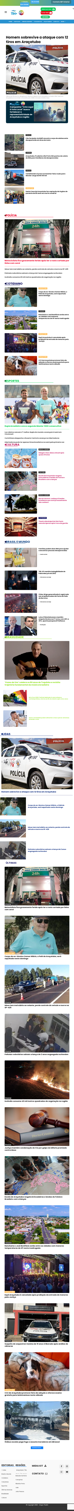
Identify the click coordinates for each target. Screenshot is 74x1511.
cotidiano (14, 283)
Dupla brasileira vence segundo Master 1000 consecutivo (33, 426)
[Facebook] (61, 1466)
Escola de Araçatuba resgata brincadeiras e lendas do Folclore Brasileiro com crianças (52, 477)
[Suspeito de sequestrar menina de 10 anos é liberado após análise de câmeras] (37, 1322)
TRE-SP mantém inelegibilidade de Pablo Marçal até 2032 (52, 572)
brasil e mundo (18, 541)
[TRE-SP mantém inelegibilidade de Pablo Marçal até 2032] (21, 580)
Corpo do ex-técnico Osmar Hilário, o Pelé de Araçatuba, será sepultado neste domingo (53, 294)
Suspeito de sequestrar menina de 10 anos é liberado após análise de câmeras (36, 1345)
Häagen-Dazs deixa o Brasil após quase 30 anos (51, 454)
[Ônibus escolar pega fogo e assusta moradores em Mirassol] (37, 1420)
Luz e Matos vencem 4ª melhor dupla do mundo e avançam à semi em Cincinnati (33, 433)
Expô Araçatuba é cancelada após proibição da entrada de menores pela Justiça (54, 339)
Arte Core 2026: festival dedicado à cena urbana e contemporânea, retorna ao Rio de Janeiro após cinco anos (48, 698)
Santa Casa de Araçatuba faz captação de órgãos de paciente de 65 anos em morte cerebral (46, 192)
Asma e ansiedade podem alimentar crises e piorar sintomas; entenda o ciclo (49, 718)
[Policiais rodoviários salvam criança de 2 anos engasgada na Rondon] (13, 850)
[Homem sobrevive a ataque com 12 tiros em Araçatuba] (37, 69)
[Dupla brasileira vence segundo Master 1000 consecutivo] (37, 404)
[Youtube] (67, 1472)
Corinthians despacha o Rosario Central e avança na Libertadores (32, 438)
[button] (73, 9)
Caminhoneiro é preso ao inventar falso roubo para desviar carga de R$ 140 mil (45, 175)
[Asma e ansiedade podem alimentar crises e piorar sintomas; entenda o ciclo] (15, 718)
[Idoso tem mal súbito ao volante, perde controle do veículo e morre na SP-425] (13, 828)
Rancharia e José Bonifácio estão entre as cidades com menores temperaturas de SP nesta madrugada (54, 316)
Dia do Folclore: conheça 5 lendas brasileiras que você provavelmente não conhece (53, 500)
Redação (43, 624)
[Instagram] (67, 1466)
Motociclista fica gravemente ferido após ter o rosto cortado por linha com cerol (37, 261)
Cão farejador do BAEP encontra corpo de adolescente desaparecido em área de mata (47, 139)
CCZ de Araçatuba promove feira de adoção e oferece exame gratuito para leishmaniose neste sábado (54, 362)
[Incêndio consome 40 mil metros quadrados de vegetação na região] (37, 1079)
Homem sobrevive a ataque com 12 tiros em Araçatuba (37, 39)
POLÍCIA (11, 215)
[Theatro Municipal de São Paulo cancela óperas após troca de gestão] (21, 526)
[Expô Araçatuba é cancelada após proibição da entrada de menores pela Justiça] (21, 343)
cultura (12, 444)
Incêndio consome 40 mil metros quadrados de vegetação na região (33, 277)
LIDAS (6, 734)
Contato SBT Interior (61, 2)
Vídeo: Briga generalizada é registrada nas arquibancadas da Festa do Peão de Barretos (54, 596)
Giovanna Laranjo (45, 577)
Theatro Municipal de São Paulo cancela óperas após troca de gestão (53, 522)
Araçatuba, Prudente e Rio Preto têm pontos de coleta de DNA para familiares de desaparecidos (47, 157)
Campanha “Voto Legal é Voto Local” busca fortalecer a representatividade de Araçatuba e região (21, 112)
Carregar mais (36, 1447)
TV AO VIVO (45, 12)
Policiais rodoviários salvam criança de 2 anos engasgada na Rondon (33, 273)
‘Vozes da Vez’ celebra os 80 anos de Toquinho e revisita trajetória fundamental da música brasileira (32, 683)
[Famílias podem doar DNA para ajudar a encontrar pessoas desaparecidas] (21, 557)
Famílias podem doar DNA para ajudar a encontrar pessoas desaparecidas (54, 550)
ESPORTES (12, 380)
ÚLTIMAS (11, 862)
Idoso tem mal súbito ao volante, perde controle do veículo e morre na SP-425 (36, 269)
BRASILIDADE (15, 637)
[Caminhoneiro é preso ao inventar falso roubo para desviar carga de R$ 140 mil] (14, 178)
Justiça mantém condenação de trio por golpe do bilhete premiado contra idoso (36, 1149)
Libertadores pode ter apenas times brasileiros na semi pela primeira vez (34, 442)
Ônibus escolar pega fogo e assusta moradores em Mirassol (32, 1442)
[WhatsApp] (61, 1472)
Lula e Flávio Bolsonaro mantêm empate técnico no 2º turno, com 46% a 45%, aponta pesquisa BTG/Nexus (54, 619)
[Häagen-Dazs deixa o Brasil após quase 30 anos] (21, 458)
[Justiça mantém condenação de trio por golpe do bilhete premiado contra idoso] (37, 1126)
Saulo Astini (43, 554)
